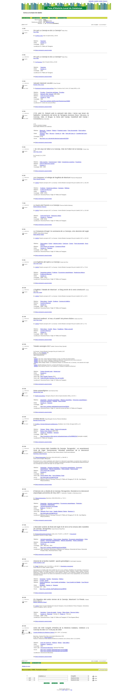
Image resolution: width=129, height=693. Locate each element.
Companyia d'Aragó (60, 246)
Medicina (54, 642)
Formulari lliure (103, 669)
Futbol (59, 162)
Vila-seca (51, 133)
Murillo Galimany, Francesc (39, 206)
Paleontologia (51, 504)
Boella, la (42, 508)
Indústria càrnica (57, 243)
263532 (37, 182)
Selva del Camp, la (70, 133)
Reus (48, 97)
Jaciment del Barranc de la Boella (49, 506)
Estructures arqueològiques (80, 400)
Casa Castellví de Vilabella (73, 582)
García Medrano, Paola (58, 475)
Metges (60, 642)
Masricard (49, 614)
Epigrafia (55, 401)
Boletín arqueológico (40, 396)
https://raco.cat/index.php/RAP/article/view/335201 (53, 547)
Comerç (71, 243)
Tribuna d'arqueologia (40, 457)
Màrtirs (52, 429)
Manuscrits (42, 130)
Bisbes (47, 429)
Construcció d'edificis (64, 301)
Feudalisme (60, 329)
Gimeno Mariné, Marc (45, 475)
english (100, 1)
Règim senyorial (68, 329)
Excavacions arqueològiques (65, 272)
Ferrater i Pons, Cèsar (38, 84)
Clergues (42, 429)
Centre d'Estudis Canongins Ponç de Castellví (52, 378)
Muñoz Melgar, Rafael (38, 234)
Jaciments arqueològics (53, 400)
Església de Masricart (46, 189)
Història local (57, 371)
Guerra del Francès (45, 215)
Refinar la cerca (50, 22)
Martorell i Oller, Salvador (46, 94)
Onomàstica (55, 579)
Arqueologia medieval (45, 272)
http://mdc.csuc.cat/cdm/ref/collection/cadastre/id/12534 (54, 138)
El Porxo (44, 352)
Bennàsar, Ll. (71, 511)
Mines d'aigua (65, 612)
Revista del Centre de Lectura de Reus (44, 88)
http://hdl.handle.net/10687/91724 (48, 513)
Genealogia (42, 579)
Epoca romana (62, 401)
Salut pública (66, 642)
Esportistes (78, 162)
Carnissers (65, 243)
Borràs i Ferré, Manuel (46, 431)
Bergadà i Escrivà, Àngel (39, 420)
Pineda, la (62, 614)
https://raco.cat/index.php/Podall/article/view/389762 (53, 589)
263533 (36, 358)
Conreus (59, 612)
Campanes (61, 188)
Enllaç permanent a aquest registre (43, 50)
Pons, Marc (36, 32)
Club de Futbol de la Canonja (47, 163)
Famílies (49, 579)
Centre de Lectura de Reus (47, 95)
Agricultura (43, 612)
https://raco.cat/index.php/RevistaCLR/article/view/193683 (55, 101)
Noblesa (61, 579)
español (96, 1)
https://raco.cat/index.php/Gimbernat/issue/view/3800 (54, 649)
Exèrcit (50, 243)
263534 (36, 360)
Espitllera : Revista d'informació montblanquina (46, 424)
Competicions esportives (68, 162)
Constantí (42, 134)
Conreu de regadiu (51, 612)
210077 (37, 606)
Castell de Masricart (45, 303)
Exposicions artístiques (52, 92)
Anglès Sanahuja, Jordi (39, 562)
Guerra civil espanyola (60, 429)
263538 (36, 366)
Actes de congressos (45, 642)
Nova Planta (43, 131)
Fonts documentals (72, 130)
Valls (63, 133)
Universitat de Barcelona (46, 647)
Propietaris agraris (62, 130)
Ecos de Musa (48, 637)
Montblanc (49, 432)
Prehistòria (79, 503)
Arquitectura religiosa (51, 188)
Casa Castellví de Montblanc (58, 582)
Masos (55, 329)
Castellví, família (44, 580)
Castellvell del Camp (81, 133)
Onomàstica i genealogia (67, 566)
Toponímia (43, 41)
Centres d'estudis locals (46, 371)
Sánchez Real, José (38, 392)
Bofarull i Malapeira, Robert (40, 602)
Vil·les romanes (65, 469)
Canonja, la (43, 42)
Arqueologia (43, 400)
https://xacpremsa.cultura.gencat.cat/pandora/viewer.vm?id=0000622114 (58, 436)
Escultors (42, 92)
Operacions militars (56, 215)
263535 (36, 361)
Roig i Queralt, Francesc (39, 179)
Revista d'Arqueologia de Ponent (43, 534)
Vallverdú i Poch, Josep (46, 511)
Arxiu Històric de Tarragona (47, 246)
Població (54, 130)
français (105, 1)
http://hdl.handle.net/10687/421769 (49, 477)
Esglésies (42, 188)
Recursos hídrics (74, 612)
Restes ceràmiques (78, 540)
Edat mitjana (43, 301)
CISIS (63, 689)
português (91, 1)
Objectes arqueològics (66, 400)
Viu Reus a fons (39, 35)
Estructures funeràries (46, 401)
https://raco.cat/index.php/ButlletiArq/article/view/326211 (54, 406)
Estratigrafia (43, 504)
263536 (36, 362)
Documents (73, 534)
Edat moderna (82, 130)
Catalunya (43, 644)
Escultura (61, 92)
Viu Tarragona (38, 62)
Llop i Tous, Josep (37, 151)
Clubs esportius (44, 162)
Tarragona (42, 133)
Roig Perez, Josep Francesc (40, 453)
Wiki (71, 689)
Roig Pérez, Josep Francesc (40, 530)
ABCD (66, 689)
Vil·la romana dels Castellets (47, 470)
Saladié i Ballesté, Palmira (60, 511)
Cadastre (48, 130)
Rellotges (67, 188)
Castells (50, 301)
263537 (36, 365)
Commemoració (53, 162)
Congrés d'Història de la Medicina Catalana (43, 632)
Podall (36, 566)
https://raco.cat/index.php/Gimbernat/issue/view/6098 (54, 651)
